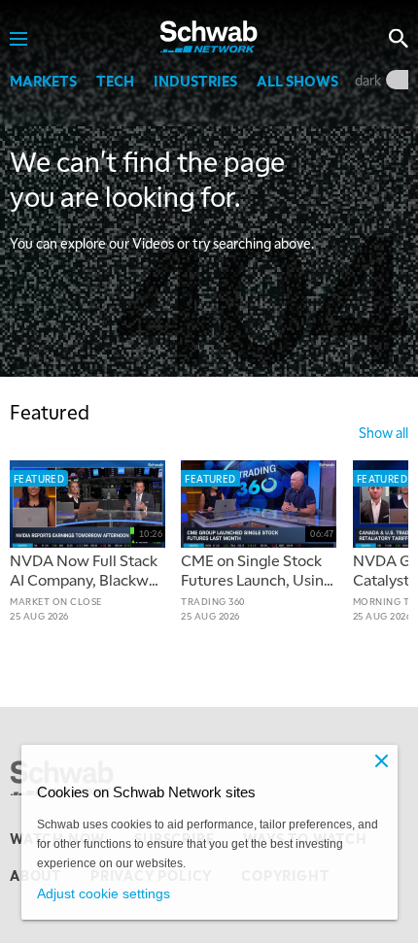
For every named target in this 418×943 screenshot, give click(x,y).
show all (383, 432)
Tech (115, 80)
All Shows (297, 80)
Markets (43, 80)
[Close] (382, 760)
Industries (195, 80)
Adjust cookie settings (103, 893)
